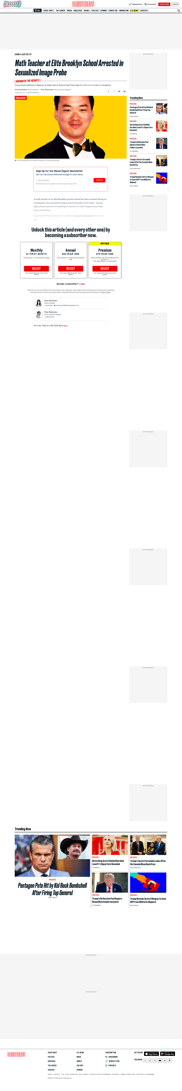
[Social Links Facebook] (145, 1061)
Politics (95, 10)
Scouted (144, 10)
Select (36, 268)
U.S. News (134, 10)
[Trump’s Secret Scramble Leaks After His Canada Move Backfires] (161, 166)
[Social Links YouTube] (160, 1061)
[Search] (179, 10)
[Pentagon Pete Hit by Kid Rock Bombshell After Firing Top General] (161, 113)
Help (80, 1074)
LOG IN (175, 4)
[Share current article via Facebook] (108, 91)
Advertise (74, 1074)
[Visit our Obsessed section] (20, 4)
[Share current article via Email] (119, 91)
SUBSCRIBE (164, 4)
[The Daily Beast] (83, 4)
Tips (62, 1074)
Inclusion (115, 1074)
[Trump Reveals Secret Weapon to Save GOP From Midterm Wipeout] (161, 183)
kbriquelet (49, 305)
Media (69, 10)
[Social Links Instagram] (155, 1061)
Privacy (86, 1074)
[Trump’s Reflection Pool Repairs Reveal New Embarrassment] (161, 148)
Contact (56, 1074)
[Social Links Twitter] (150, 1061)
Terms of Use (62, 184)
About (50, 1074)
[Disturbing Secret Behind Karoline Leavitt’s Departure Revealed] (161, 131)
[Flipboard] (170, 1061)
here (65, 325)
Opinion (103, 10)
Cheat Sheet (48, 10)
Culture (80, 1066)
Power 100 (112, 10)
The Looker (60, 10)
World (79, 1061)
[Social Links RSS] (165, 1061)
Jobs (67, 1074)
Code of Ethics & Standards (100, 1074)
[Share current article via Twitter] (114, 91)
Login (82, 284)
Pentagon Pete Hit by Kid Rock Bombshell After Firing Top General (52, 889)
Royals (87, 10)
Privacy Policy (73, 184)
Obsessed (78, 10)
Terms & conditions (127, 1074)
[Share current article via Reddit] (124, 91)
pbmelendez (50, 317)
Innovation (124, 10)
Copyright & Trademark (145, 1074)
